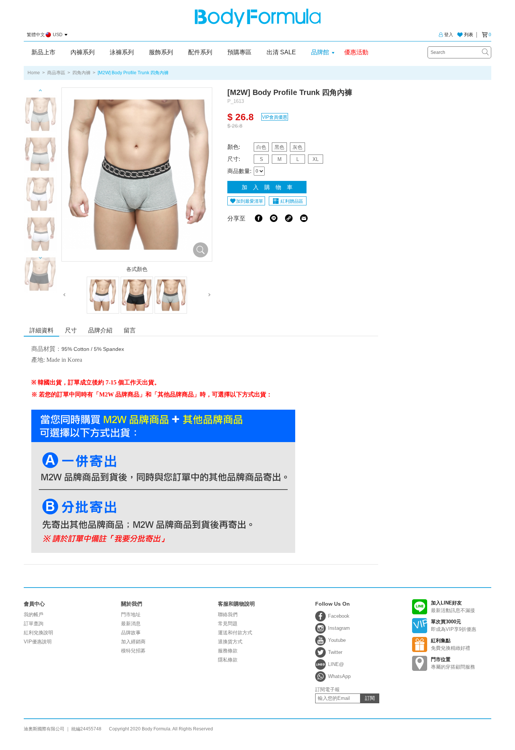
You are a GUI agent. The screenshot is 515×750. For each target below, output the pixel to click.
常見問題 (228, 623)
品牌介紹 (100, 330)
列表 (468, 34)
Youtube (337, 640)
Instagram (339, 628)
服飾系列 (161, 52)
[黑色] (137, 295)
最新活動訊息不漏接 (453, 606)
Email (304, 218)
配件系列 (200, 52)
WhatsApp (339, 676)
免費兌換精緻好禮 (450, 644)
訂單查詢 (33, 623)
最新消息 (131, 623)
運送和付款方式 (235, 632)
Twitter (335, 652)
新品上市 (43, 52)
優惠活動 (356, 52)
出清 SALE (281, 52)
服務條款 (228, 651)
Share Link (289, 218)
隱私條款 (228, 660)
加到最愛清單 (249, 201)
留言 (130, 330)
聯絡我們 (228, 614)
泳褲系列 (122, 52)
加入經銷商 (133, 641)
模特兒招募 (133, 651)
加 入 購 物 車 (267, 187)
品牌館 (320, 52)
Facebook (258, 218)
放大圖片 (200, 249)
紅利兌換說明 (38, 632)
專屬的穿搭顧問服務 (453, 663)
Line (273, 218)
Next (40, 258)
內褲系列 (83, 52)
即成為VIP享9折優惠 (453, 625)
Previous (40, 90)
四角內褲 (81, 72)
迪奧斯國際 (258, 18)
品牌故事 (131, 632)
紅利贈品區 (291, 201)
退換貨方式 (230, 641)
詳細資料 (41, 330)
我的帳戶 (33, 614)
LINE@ (336, 664)
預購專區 (239, 52)
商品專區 (56, 72)
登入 (448, 34)
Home (34, 72)
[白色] (103, 295)
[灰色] (171, 295)
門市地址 (131, 614)
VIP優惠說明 (38, 641)
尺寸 (71, 330)
